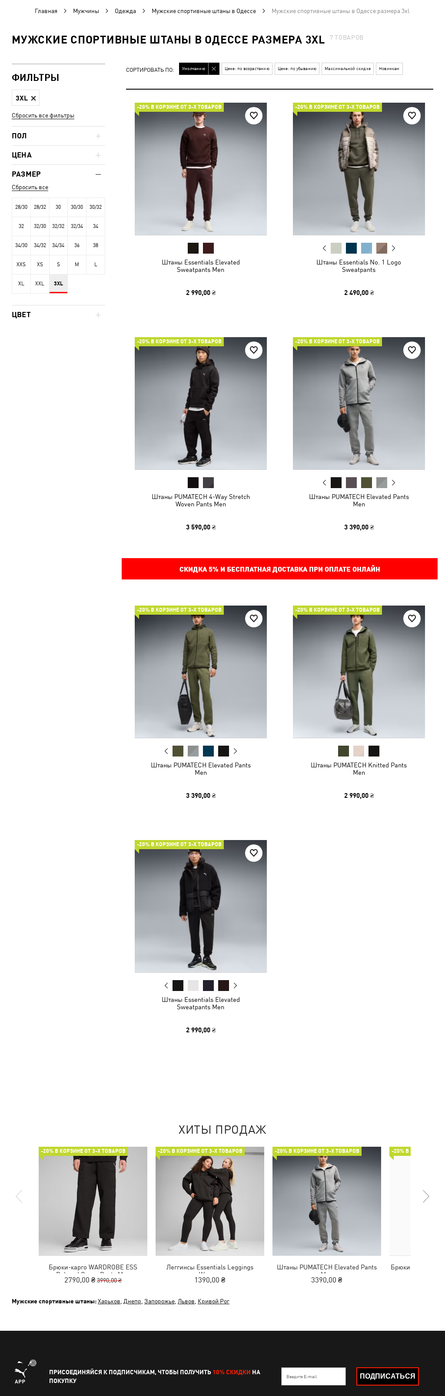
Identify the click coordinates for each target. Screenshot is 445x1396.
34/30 (21, 245)
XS (40, 264)
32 (21, 226)
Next (393, 248)
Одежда (125, 10)
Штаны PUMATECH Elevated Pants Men (358, 499)
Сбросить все (30, 187)
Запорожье (159, 1301)
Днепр (132, 1301)
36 (77, 245)
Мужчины (86, 10)
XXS (21, 264)
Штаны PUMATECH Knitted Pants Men (359, 768)
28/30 (21, 207)
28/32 (40, 207)
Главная (46, 10)
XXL (39, 284)
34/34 (58, 245)
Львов (186, 1301)
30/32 (96, 207)
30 (58, 207)
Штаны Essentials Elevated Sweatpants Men (201, 265)
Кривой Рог (213, 1301)
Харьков (109, 1301)
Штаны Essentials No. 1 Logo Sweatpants (358, 265)
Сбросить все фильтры (43, 115)
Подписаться (387, 1376)
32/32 (58, 226)
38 (95, 245)
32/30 (40, 226)
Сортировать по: (150, 70)
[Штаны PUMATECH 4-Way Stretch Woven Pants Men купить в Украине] (201, 403)
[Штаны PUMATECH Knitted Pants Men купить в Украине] (359, 672)
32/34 (77, 226)
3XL (58, 284)
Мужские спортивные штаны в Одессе (204, 10)
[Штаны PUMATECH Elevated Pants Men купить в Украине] (359, 403)
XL (21, 284)
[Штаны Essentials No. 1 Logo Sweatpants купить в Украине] (359, 169)
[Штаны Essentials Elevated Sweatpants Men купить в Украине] (201, 169)
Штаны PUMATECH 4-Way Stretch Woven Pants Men (201, 499)
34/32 (40, 245)
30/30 (77, 207)
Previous (324, 248)
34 (95, 226)
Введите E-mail (301, 1376)
